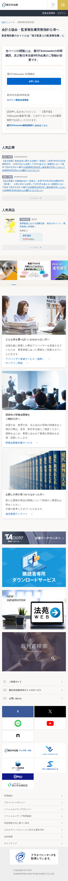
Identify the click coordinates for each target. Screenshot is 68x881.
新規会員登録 (48, 13)
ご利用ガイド (15, 682)
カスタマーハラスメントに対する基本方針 (24, 830)
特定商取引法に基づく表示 (16, 823)
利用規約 (8, 795)
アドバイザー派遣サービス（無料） (25, 359)
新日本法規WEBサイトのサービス (25, 690)
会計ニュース (8, 22)
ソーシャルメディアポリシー (17, 809)
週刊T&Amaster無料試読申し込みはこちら (27, 125)
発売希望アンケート (17, 514)
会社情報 (8, 836)
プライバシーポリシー (14, 802)
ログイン (62, 13)
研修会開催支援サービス (19, 442)
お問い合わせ (15, 698)
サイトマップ (10, 843)
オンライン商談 (14, 363)
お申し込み (34, 81)
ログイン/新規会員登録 (17, 100)
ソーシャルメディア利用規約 (17, 816)
